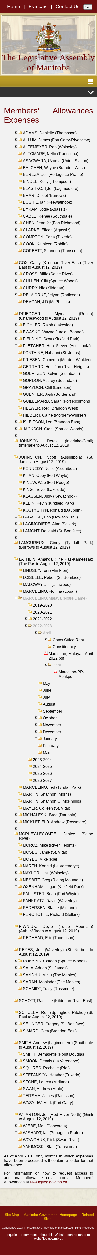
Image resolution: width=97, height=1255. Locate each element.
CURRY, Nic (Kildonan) (43, 288)
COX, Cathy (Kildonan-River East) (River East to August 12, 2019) (56, 265)
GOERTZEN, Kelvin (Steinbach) (51, 373)
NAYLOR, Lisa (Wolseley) (46, 873)
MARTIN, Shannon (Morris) (47, 794)
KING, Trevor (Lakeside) (44, 489)
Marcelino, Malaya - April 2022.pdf (71, 656)
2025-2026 (42, 773)
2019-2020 (42, 605)
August (49, 704)
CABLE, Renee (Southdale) (47, 216)
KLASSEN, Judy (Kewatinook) (50, 496)
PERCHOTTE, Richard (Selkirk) (51, 914)
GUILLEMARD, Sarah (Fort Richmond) (57, 401)
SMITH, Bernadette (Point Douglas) (54, 1054)
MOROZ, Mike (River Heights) (49, 845)
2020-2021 (42, 612)
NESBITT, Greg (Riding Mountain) (53, 880)
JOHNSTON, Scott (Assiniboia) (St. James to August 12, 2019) (56, 459)
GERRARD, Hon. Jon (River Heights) (56, 367)
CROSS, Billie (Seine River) (48, 274)
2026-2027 (42, 780)
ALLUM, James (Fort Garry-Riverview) (56, 140)
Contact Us (68, 6)
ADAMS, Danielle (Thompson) (50, 133)
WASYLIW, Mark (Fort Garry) (48, 1103)
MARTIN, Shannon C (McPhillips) (52, 801)
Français (38, 6)
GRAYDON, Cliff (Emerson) (47, 387)
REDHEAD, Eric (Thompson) (48, 938)
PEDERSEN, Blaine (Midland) (50, 908)
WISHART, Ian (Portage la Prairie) (53, 1133)
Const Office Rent (68, 640)
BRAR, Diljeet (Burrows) (44, 195)
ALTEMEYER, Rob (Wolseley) (50, 147)
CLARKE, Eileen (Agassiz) (46, 230)
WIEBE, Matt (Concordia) (45, 1126)
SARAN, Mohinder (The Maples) (51, 982)
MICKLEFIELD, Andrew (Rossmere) (54, 822)
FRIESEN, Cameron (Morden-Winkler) (57, 360)
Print (57, 665)
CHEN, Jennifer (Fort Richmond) (51, 223)
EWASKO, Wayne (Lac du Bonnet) (53, 332)
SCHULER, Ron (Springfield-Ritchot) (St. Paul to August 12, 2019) (56, 1014)
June (47, 690)
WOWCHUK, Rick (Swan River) (51, 1140)
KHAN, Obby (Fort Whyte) (45, 475)
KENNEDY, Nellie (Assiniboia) (50, 469)
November (52, 725)
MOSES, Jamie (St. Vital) (45, 852)
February (51, 746)
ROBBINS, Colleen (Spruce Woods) (55, 961)
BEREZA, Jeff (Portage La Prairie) (53, 174)
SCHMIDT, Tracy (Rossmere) (48, 989)
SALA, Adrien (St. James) (45, 968)
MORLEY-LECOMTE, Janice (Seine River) (56, 836)
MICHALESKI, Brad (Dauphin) (49, 815)
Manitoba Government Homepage (50, 1215)
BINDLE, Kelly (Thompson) (47, 181)
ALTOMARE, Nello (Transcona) (50, 154)
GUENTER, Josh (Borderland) (49, 394)
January (50, 739)
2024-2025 (42, 766)
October (50, 718)
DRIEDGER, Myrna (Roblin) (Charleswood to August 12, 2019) (56, 316)
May (46, 683)
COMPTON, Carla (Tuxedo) (47, 237)
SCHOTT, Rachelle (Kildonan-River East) (55, 1001)
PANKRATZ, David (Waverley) (50, 901)
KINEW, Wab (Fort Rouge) (46, 482)
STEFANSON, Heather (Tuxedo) (51, 1075)
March (48, 753)
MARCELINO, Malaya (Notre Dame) (55, 598)
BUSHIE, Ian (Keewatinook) (47, 202)
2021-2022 (42, 619)
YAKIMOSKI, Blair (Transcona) (50, 1147)
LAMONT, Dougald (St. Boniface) (52, 531)
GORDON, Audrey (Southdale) (50, 380)
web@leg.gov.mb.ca (48, 1238)
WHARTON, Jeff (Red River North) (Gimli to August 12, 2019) (56, 1116)
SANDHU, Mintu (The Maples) (49, 975)
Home (13, 6)
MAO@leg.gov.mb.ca (48, 1182)
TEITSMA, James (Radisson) (48, 1096)
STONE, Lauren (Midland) (46, 1082)
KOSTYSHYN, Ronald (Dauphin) (52, 510)
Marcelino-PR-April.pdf (71, 674)
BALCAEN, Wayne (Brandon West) (54, 168)
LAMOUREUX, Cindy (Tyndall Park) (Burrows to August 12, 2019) (56, 545)
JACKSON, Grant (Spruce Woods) (53, 429)
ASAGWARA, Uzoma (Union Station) (55, 161)
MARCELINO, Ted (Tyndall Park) (52, 787)
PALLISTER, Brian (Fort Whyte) (51, 894)
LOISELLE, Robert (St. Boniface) (52, 577)
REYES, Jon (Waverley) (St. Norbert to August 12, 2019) (56, 952)
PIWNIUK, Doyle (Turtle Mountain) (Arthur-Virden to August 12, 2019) (56, 928)
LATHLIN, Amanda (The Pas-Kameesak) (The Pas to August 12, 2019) (56, 561)
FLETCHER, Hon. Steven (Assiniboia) (57, 346)
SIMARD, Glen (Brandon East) (50, 1031)
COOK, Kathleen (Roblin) (45, 244)
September (52, 711)
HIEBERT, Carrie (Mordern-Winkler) (54, 415)
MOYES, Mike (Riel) (40, 859)
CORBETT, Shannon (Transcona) (52, 251)
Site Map (12, 1215)
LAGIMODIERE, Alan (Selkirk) (49, 524)
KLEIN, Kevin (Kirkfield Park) (48, 503)
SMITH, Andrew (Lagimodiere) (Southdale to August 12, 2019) (56, 1045)
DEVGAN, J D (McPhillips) (46, 302)
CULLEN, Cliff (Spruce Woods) (50, 281)
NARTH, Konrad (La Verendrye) (51, 866)
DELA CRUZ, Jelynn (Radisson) (51, 295)
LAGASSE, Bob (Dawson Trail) (50, 517)
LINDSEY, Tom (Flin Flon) (45, 570)
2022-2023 (42, 626)
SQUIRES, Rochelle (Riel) (46, 1068)
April (47, 633)
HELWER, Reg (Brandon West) (50, 408)
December (52, 732)
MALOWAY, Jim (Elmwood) (47, 584)
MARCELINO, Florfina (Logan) (50, 591)
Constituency (64, 647)
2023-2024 (42, 760)
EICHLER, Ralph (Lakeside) (48, 325)
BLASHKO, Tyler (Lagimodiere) (50, 188)
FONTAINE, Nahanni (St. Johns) (51, 353)
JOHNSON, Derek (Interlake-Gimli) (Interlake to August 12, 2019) (56, 443)
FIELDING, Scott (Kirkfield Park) (51, 339)
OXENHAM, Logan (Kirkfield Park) (53, 887)
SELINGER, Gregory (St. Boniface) (53, 1024)
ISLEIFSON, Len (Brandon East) (51, 422)
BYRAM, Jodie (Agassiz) (45, 209)
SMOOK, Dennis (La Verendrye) (51, 1061)
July (46, 697)
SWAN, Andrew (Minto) (43, 1089)
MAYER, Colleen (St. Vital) (46, 808)
